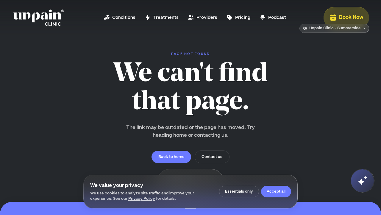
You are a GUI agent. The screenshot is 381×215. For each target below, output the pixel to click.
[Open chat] (362, 180)
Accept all (276, 191)
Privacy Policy (141, 198)
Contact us (212, 156)
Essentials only (239, 191)
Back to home (171, 156)
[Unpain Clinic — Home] (38, 18)
